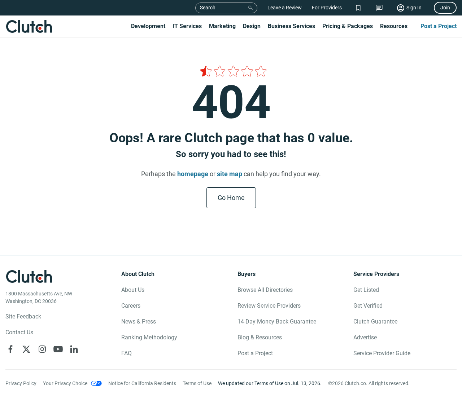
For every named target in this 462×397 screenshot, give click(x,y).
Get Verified (368, 305)
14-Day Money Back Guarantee (276, 321)
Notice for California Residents (142, 383)
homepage (192, 174)
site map (229, 174)
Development (148, 26)
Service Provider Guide (381, 353)
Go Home (231, 197)
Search (207, 7)
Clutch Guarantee (375, 321)
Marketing (222, 26)
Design (252, 26)
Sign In (414, 7)
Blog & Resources (259, 337)
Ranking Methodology (149, 337)
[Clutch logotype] (28, 26)
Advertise (365, 337)
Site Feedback (23, 316)
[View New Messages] (379, 7)
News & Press (138, 321)
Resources (393, 26)
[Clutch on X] (26, 349)
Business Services (291, 26)
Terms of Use (197, 383)
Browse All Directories (265, 289)
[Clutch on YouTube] (58, 349)
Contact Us (19, 332)
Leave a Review (284, 7)
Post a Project (438, 26)
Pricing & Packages (347, 26)
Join (445, 7)
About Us (132, 289)
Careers (130, 305)
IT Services (187, 26)
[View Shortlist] (358, 8)
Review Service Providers (269, 305)
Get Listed (366, 289)
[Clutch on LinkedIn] (74, 349)
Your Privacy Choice (65, 383)
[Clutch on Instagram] (42, 349)
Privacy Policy (20, 383)
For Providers (327, 7)
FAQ (126, 353)
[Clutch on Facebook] (10, 349)
